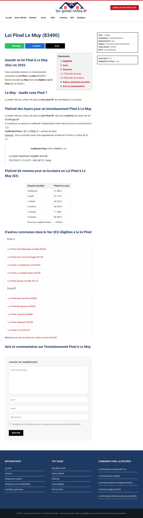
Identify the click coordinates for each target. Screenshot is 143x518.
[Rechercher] (138, 18)
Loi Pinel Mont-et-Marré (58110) (112, 469)
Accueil (9, 18)
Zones (43, 18)
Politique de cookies (13, 479)
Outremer (63, 18)
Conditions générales (14, 489)
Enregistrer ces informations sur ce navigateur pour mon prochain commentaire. (46, 424)
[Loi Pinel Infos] (71, 8)
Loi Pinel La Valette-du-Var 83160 (24, 265)
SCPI (72, 18)
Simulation (81, 18)
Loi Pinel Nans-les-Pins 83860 (22, 298)
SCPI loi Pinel (57, 489)
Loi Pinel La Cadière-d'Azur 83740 (24, 273)
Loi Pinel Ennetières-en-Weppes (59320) (115, 483)
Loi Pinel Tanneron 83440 (20, 314)
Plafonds (32, 18)
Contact (8, 473)
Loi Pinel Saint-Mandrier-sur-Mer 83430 (27, 249)
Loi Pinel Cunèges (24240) (109, 489)
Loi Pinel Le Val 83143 (19, 330)
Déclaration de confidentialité (17, 484)
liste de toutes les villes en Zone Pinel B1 (37, 337)
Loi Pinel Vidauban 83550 (20, 322)
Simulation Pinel (58, 468)
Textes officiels (20, 18)
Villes (53, 18)
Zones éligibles (58, 484)
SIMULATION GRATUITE (124, 8)
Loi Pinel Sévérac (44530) (109, 476)
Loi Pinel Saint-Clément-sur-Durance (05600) (117, 496)
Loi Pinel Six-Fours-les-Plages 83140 (25, 257)
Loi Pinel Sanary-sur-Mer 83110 (23, 281)
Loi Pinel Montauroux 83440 (21, 306)
